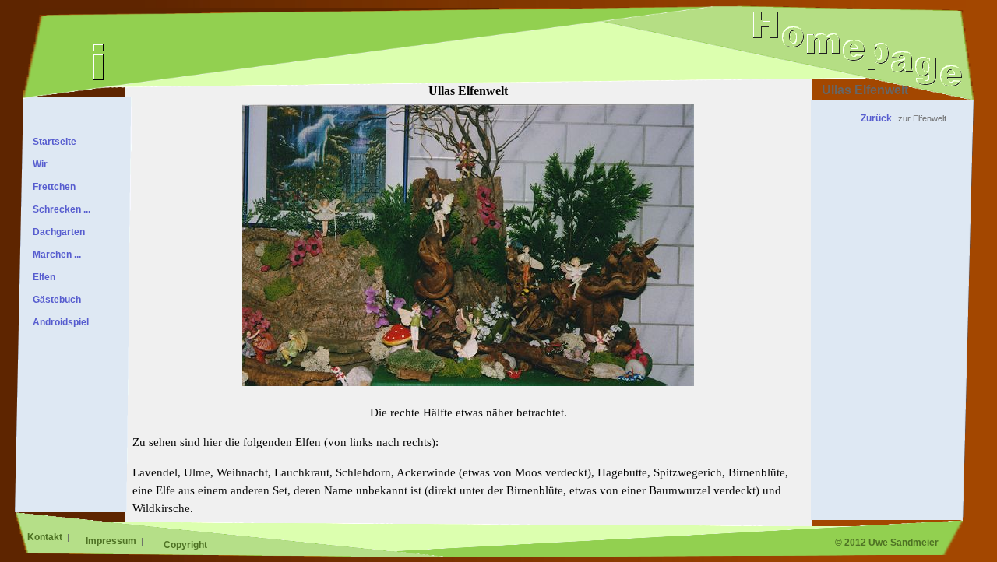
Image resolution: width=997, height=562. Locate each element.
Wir (38, 164)
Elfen (41, 277)
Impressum (112, 541)
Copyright (185, 544)
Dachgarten (56, 232)
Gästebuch (54, 299)
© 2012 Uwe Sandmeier (887, 542)
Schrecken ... (59, 209)
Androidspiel (58, 322)
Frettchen (52, 186)
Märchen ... (54, 254)
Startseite (52, 141)
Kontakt (46, 537)
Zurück (876, 118)
